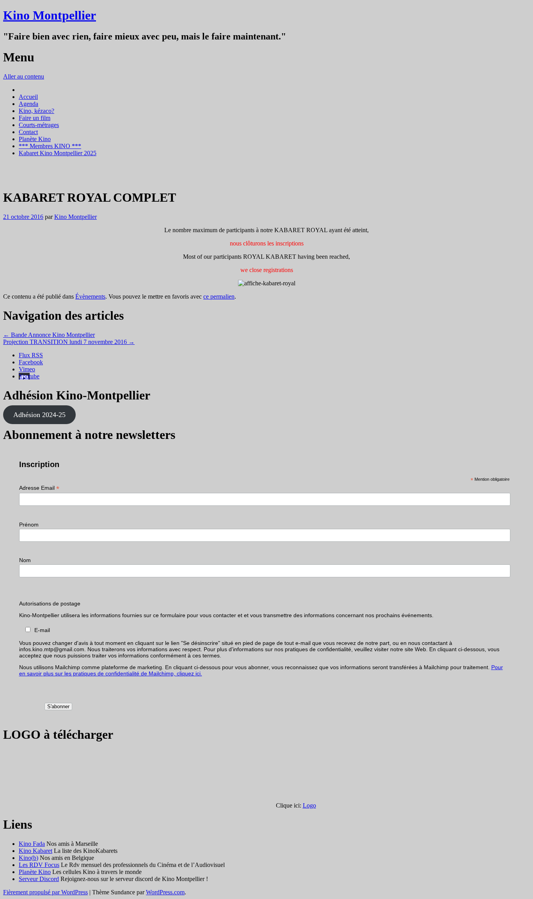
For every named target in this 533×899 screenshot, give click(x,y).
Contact (28, 132)
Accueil (28, 96)
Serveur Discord (39, 879)
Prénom (29, 524)
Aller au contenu (23, 76)
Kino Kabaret (35, 850)
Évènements (90, 296)
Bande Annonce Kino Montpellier (49, 334)
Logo (309, 805)
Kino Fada (32, 843)
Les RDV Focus (39, 864)
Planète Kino (35, 139)
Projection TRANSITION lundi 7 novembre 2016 (69, 341)
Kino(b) (28, 857)
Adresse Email (39, 488)
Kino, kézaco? (36, 110)
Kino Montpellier (49, 15)
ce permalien (219, 296)
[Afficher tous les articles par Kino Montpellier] (12, 178)
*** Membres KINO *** (50, 146)
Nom (25, 560)
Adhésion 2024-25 (39, 415)
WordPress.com (165, 892)
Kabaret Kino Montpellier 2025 (57, 153)
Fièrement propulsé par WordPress (45, 892)
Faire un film (34, 118)
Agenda (28, 103)
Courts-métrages (39, 125)
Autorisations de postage (49, 603)
